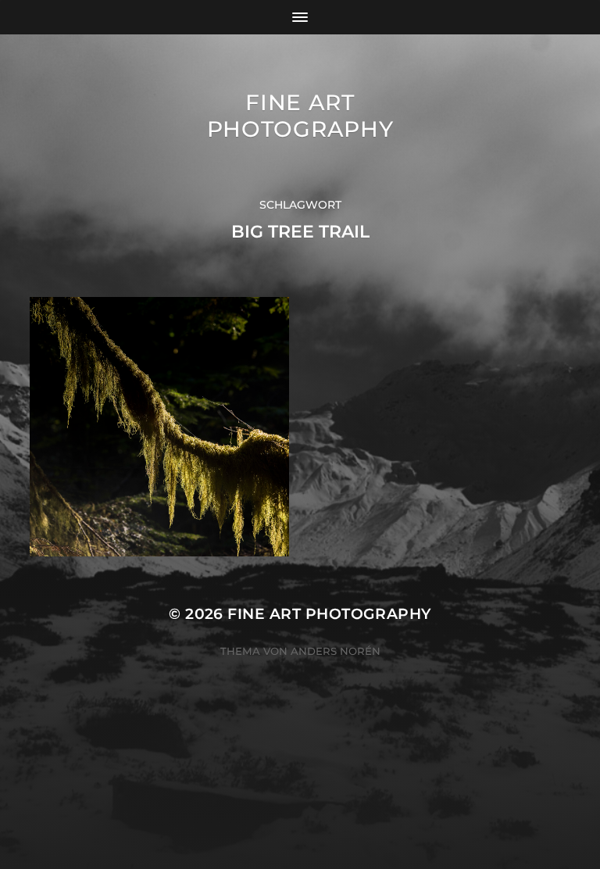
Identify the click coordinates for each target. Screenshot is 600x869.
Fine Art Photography (300, 115)
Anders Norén (335, 651)
